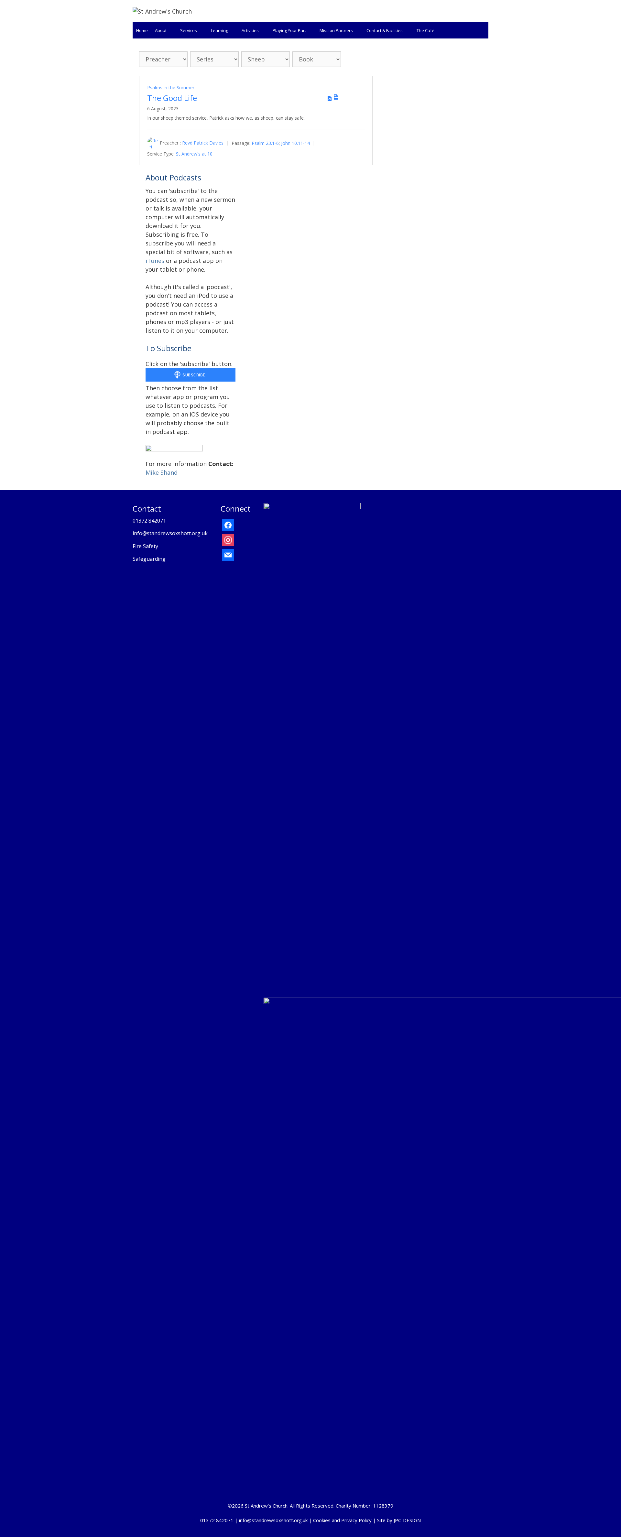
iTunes (155, 261)
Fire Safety (145, 546)
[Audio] (328, 97)
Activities (250, 30)
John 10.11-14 (295, 143)
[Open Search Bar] (482, 30)
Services (188, 30)
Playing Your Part (289, 30)
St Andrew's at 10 (194, 154)
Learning (219, 30)
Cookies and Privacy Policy (342, 1520)
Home (142, 30)
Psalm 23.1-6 (265, 143)
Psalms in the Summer (170, 87)
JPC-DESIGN (407, 1520)
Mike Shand (162, 472)
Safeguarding (149, 558)
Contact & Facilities (384, 30)
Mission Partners (336, 30)
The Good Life (172, 97)
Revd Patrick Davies (202, 143)
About (161, 30)
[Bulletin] (336, 97)
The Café (425, 30)
